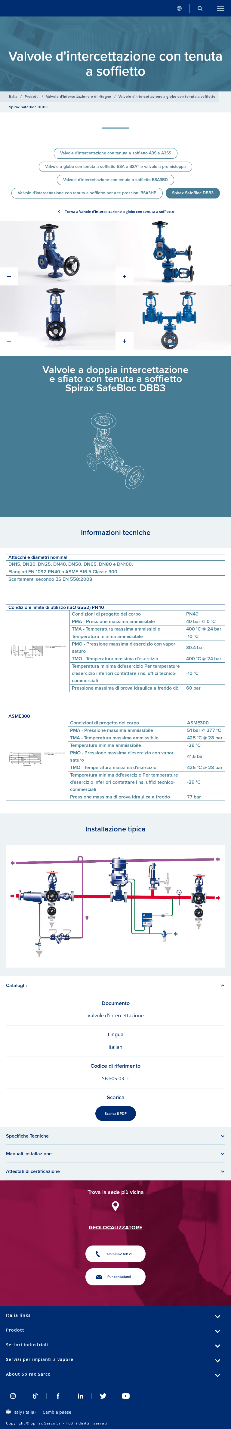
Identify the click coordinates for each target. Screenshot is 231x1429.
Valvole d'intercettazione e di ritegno (78, 96)
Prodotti (32, 96)
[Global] (179, 8)
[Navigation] (220, 8)
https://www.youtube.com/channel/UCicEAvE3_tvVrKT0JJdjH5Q (125, 1396)
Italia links (18, 1315)
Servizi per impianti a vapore (39, 1359)
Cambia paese (57, 1412)
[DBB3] (58, 253)
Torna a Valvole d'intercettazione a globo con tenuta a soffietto (119, 211)
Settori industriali (27, 1344)
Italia (13, 96)
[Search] (200, 8)
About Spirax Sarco (28, 1374)
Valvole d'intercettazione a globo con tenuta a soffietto (167, 96)
